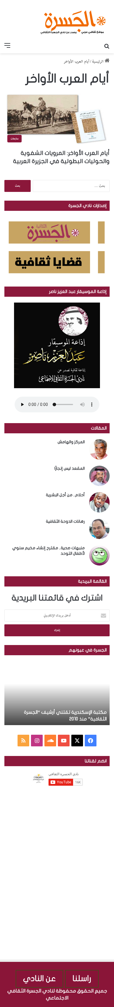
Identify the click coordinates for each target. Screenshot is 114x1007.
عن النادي (39, 978)
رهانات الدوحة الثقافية (65, 521)
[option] (57, 693)
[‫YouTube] (64, 740)
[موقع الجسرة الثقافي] (73, 20)
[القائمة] (7, 46)
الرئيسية (98, 61)
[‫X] (77, 740)
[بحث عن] (107, 46)
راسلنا (81, 978)
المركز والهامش (71, 442)
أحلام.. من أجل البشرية (65, 495)
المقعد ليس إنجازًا (69, 468)
